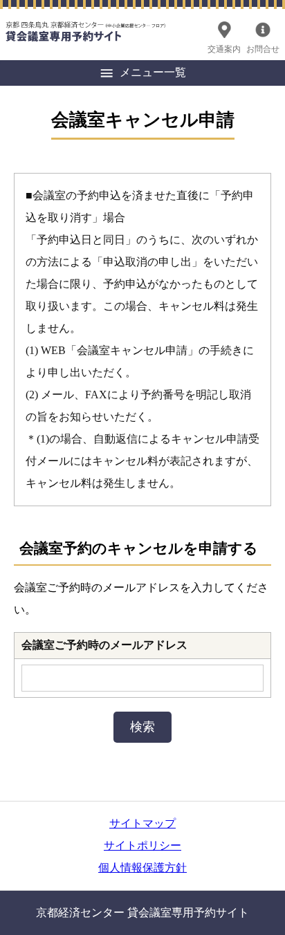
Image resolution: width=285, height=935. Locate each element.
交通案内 (224, 49)
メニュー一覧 (153, 72)
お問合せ (262, 49)
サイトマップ (142, 823)
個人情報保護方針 (142, 867)
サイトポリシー (142, 845)
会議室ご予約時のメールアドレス (104, 645)
